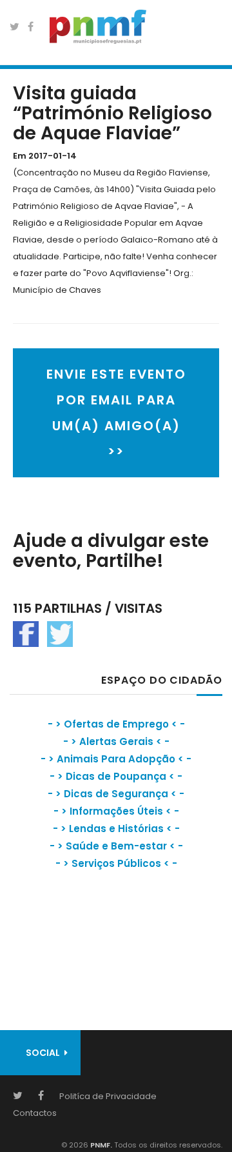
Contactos (35, 1113)
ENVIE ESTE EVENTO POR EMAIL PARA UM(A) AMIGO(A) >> (116, 413)
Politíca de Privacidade (108, 1096)
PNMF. (100, 1145)
